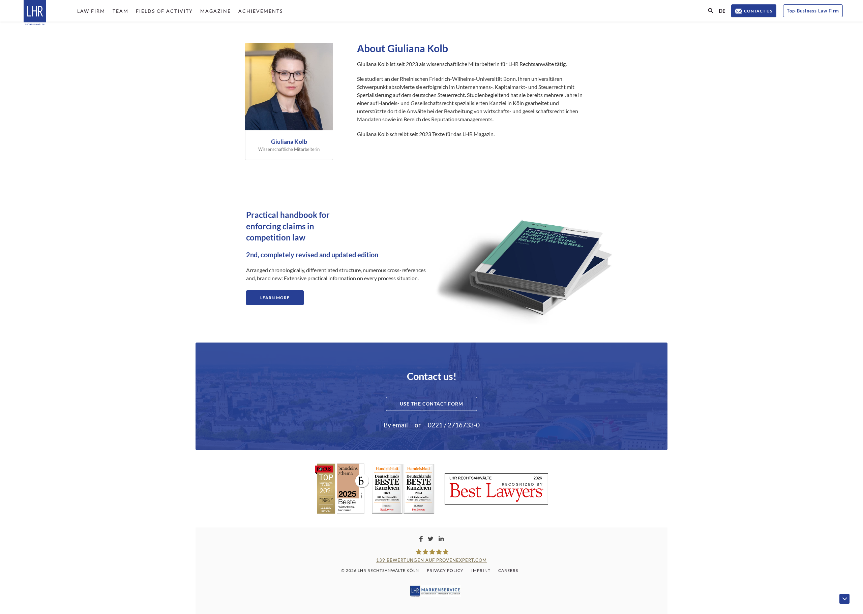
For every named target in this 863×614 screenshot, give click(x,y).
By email (396, 425)
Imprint (480, 570)
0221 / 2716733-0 (454, 425)
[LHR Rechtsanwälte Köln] (35, 13)
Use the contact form (431, 404)
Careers (508, 570)
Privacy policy (445, 570)
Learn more (275, 297)
